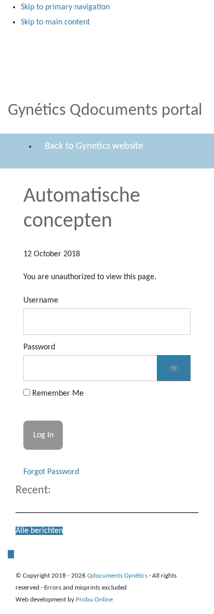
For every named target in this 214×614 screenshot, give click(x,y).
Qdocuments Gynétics (27, 41)
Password (39, 347)
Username (40, 300)
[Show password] (174, 368)
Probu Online (94, 599)
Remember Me (57, 393)
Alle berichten (39, 531)
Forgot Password (51, 472)
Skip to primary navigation (65, 7)
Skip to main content (55, 22)
